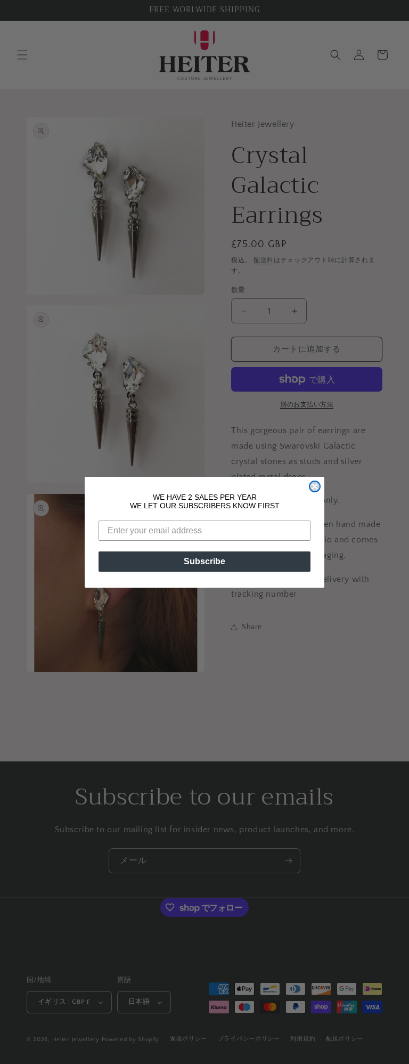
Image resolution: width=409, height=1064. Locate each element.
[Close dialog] (314, 486)
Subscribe (204, 561)
